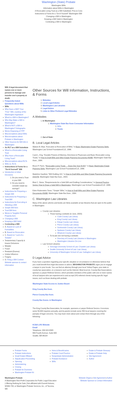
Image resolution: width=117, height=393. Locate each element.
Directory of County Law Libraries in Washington (76, 238)
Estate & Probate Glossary (99, 350)
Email (35, 327)
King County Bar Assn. (42, 289)
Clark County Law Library (67, 217)
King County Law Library (67, 219)
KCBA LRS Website (41, 325)
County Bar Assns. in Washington (47, 300)
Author (91, 359)
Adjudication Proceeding (25, 359)
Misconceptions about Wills (16, 134)
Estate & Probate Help (98, 353)
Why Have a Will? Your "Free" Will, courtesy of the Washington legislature (15, 112)
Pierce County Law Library (68, 225)
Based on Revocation (15, 232)
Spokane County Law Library (69, 230)
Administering (20, 364)
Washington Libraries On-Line (69, 241)
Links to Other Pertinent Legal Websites (60, 111)
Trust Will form (10, 210)
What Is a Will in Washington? (17, 117)
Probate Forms (21, 350)
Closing (18, 367)
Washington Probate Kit (24, 372)
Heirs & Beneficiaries (60, 350)
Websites (47, 100)
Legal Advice (48, 108)
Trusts (60, 129)
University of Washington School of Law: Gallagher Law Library (75, 252)
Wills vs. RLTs (10, 164)
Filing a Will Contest (15, 260)
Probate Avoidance (59, 359)
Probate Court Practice (61, 353)
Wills (59, 126)
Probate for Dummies (23, 370)
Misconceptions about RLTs (16, 161)
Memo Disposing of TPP (15, 131)
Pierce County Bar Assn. (43, 295)
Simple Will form (11, 208)
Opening (18, 361)
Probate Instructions (23, 353)
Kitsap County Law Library (68, 222)
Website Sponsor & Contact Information (96, 381)
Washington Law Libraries (54, 106)
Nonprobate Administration (62, 356)
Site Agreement (95, 356)
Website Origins (85, 378)
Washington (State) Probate (58, 2)
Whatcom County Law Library (69, 233)
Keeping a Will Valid (13, 221)
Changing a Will (11, 219)
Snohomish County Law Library (70, 227)
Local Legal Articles (51, 103)
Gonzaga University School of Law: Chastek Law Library (73, 247)
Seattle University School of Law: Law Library (68, 249)
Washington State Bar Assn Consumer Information (72, 124)
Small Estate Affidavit (23, 356)
